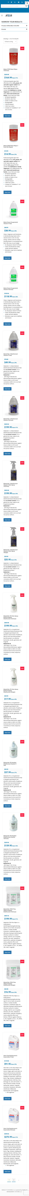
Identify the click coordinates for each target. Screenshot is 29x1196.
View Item (7, 116)
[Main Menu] (2, 15)
